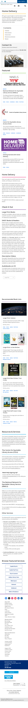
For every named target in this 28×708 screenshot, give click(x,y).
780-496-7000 (8, 667)
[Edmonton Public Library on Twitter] (9, 598)
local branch (5, 477)
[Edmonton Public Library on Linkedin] (18, 598)
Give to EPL (7, 652)
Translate (23, 685)
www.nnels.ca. (21, 504)
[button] (2, 1)
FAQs (6, 609)
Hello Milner (7, 654)
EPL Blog (7, 635)
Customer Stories (8, 649)
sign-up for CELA (10, 464)
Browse (6, 38)
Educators (8, 133)
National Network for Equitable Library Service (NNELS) (13, 92)
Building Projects (8, 603)
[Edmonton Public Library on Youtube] (15, 598)
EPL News (7, 637)
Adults (4, 101)
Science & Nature (6, 328)
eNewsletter (7, 634)
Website (4, 89)
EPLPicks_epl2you (6, 324)
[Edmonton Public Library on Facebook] (6, 598)
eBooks (17, 101)
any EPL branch (9, 233)
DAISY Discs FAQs (8, 253)
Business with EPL (9, 604)
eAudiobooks (12, 101)
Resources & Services (10, 36)
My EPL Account (8, 630)
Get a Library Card (9, 625)
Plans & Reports (8, 638)
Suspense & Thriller (6, 423)
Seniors (7, 101)
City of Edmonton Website (10, 680)
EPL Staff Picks (6, 392)
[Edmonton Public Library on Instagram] (12, 598)
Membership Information (10, 628)
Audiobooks (13, 133)
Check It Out (8, 34)
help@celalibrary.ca (15, 468)
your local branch (10, 50)
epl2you (11, 327)
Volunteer (7, 655)
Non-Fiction (21, 101)
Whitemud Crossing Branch (10, 217)
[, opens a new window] (8, 678)
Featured (7, 30)
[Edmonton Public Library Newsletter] (22, 598)
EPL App (6, 624)
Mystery (15, 421)
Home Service (8, 32)
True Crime (16, 390)
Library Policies (8, 612)
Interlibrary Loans (8, 627)
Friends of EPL (8, 651)
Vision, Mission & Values (10, 616)
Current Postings (8, 642)
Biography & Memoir (7, 359)
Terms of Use (10, 690)
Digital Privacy (8, 606)
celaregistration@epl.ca (12, 476)
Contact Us (11, 672)
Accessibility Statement (14, 692)
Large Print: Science (9, 318)
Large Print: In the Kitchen (11, 347)
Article (4, 152)
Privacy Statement (17, 690)
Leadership (7, 611)
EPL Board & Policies (9, 607)
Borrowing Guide (8, 622)
